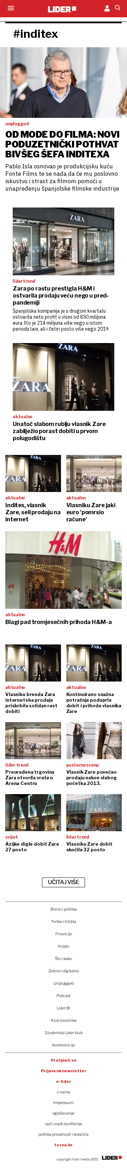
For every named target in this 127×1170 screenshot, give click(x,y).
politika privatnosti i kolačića (63, 1134)
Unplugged (64, 983)
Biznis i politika (63, 909)
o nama (63, 1092)
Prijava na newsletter (63, 1070)
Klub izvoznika (64, 1020)
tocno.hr (63, 1144)
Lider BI (63, 1008)
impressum (63, 1102)
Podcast (63, 995)
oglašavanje (63, 1113)
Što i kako (63, 958)
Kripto (63, 946)
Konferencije (63, 1045)
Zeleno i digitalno (63, 970)
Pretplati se (64, 1060)
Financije (63, 933)
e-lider (63, 1081)
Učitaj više (63, 882)
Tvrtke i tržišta (63, 921)
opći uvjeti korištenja (63, 1123)
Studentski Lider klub (64, 1032)
